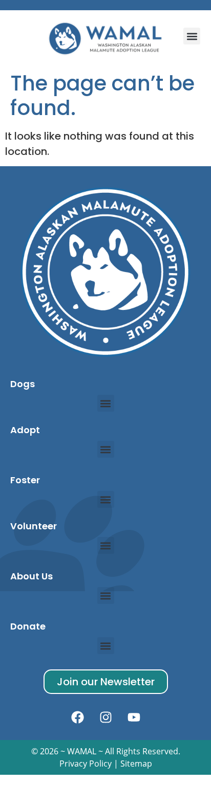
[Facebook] (77, 717)
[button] (191, 36)
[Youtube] (133, 717)
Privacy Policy (85, 763)
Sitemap (136, 763)
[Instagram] (105, 717)
